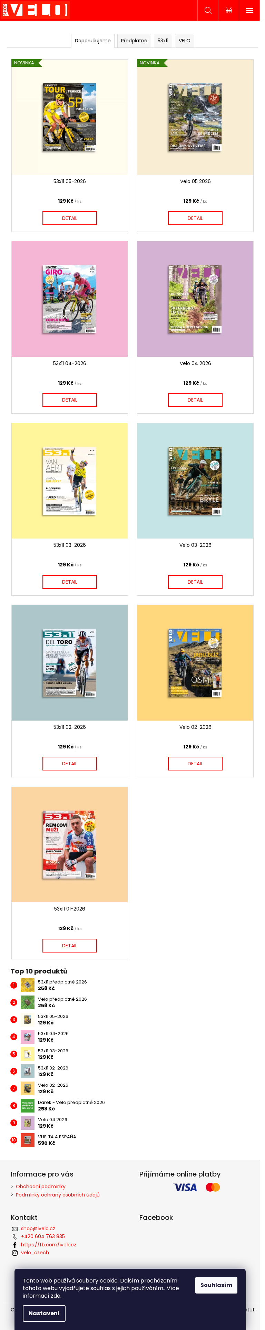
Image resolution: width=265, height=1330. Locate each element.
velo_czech (35, 1252)
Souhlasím (216, 1285)
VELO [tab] (184, 40)
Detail (69, 218)
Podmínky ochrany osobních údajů (58, 1194)
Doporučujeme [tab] (93, 40)
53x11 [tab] (163, 40)
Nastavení (44, 1313)
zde (55, 1296)
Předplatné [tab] (134, 40)
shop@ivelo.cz (38, 1228)
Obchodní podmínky (41, 1186)
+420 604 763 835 (43, 1236)
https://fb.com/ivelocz (48, 1244)
